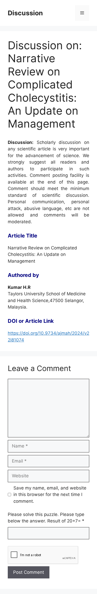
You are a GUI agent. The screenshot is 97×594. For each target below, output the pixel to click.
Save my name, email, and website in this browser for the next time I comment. (49, 494)
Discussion (25, 13)
